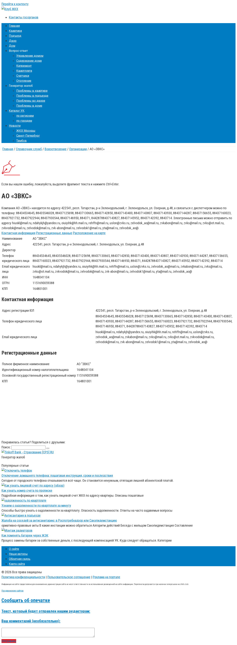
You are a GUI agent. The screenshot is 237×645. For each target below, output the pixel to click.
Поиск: (6, 447)
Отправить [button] (8, 641)
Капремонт (24, 66)
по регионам (25, 115)
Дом (12, 46)
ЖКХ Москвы (25, 130)
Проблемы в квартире (32, 90)
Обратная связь (19, 559)
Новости (15, 125)
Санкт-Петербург (28, 135)
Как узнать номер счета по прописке (26, 490)
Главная (14, 26)
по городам (24, 120)
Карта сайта (17, 564)
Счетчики (22, 76)
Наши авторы (18, 554)
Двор (12, 41)
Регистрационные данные (54, 233)
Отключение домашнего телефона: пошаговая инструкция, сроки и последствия (57, 475)
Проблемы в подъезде (32, 95)
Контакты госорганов (23, 17)
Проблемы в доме (29, 105)
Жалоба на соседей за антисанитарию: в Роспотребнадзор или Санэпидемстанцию (59, 520)
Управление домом (29, 56)
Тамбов (21, 140)
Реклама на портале (106, 577)
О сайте (14, 549)
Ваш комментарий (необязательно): (30, 621)
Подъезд (15, 36)
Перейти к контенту (15, 4)
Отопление (23, 80)
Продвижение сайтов (12, 590)
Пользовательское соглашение (68, 577)
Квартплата (24, 71)
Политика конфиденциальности (23, 577)
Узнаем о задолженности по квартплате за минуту (36, 505)
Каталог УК (16, 110)
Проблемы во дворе (30, 100)
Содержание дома (29, 61)
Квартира (15, 31)
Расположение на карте (89, 233)
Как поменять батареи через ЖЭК (24, 535)
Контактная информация (18, 233)
